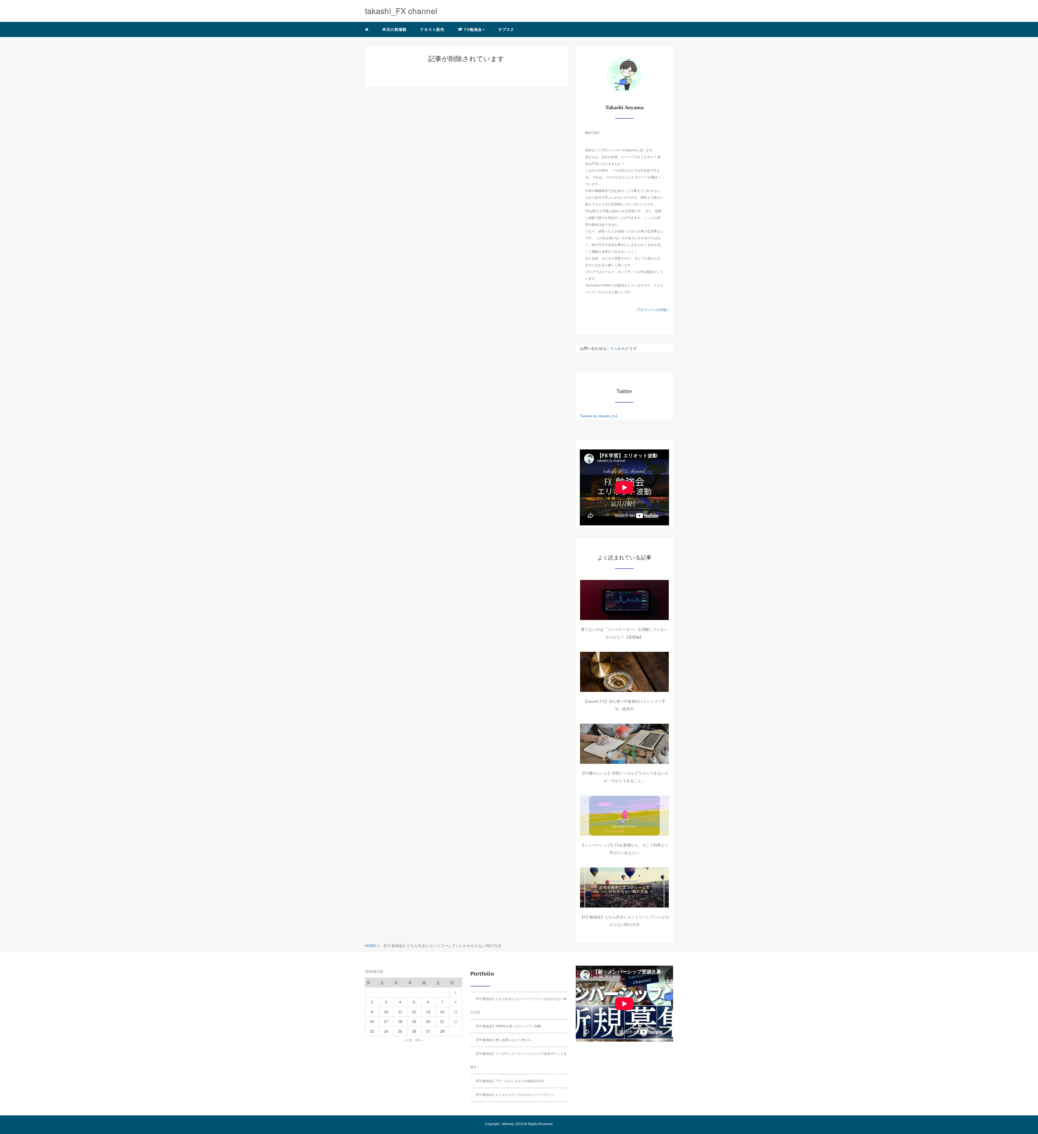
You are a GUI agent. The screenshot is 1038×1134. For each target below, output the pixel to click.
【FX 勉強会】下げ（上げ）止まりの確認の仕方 (509, 1081)
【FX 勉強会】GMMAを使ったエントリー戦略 (507, 1026)
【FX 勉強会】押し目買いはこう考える (502, 1040)
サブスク (506, 29)
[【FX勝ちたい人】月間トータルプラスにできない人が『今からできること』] (624, 743)
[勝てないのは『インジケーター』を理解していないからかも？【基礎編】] (624, 600)
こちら (612, 348)
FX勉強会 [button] (472, 29)
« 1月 (408, 1040)
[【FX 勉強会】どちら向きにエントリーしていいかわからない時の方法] (624, 887)
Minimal (508, 1124)
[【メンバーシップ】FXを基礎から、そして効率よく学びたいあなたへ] (624, 815)
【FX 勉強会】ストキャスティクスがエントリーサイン (514, 1095)
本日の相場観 (394, 29)
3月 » (419, 1040)
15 (456, 1012)
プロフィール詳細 (652, 310)
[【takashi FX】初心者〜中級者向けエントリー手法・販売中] (624, 672)
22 (456, 1022)
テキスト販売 (432, 29)
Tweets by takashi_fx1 (599, 416)
